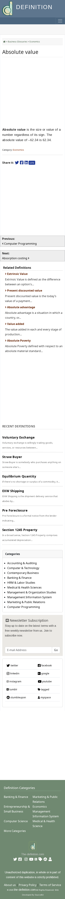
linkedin (14, 673)
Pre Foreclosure (29, 515)
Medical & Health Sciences (24, 587)
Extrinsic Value (17, 274)
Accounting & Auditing (22, 563)
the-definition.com (25, 889)
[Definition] (7, 8)
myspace (45, 697)
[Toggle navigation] (60, 20)
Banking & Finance (19, 578)
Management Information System (29, 597)
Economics (34, 41)
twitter (14, 665)
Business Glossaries (17, 41)
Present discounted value (24, 290)
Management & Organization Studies (31, 592)
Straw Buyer (31, 462)
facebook (46, 665)
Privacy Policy (27, 885)
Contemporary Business (23, 573)
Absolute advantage (20, 307)
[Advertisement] (32, 92)
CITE (32, 162)
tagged (44, 689)
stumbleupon (18, 697)
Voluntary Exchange (27, 442)
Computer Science (16, 821)
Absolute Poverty (18, 340)
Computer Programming (23, 607)
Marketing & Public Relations (26, 602)
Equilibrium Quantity (31, 478)
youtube (46, 681)
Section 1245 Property (30, 535)
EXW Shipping (30, 496)
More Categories (15, 831)
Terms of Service (50, 885)
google (45, 673)
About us (10, 885)
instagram (15, 681)
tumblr (13, 689)
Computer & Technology (23, 568)
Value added (15, 324)
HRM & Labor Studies (21, 583)
